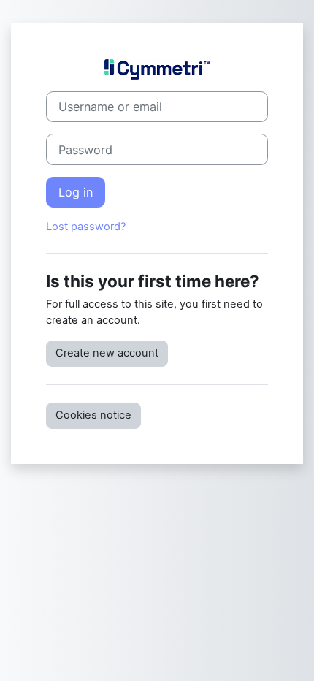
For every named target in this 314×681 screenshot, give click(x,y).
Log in (75, 192)
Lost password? (86, 226)
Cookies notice (93, 415)
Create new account (106, 352)
